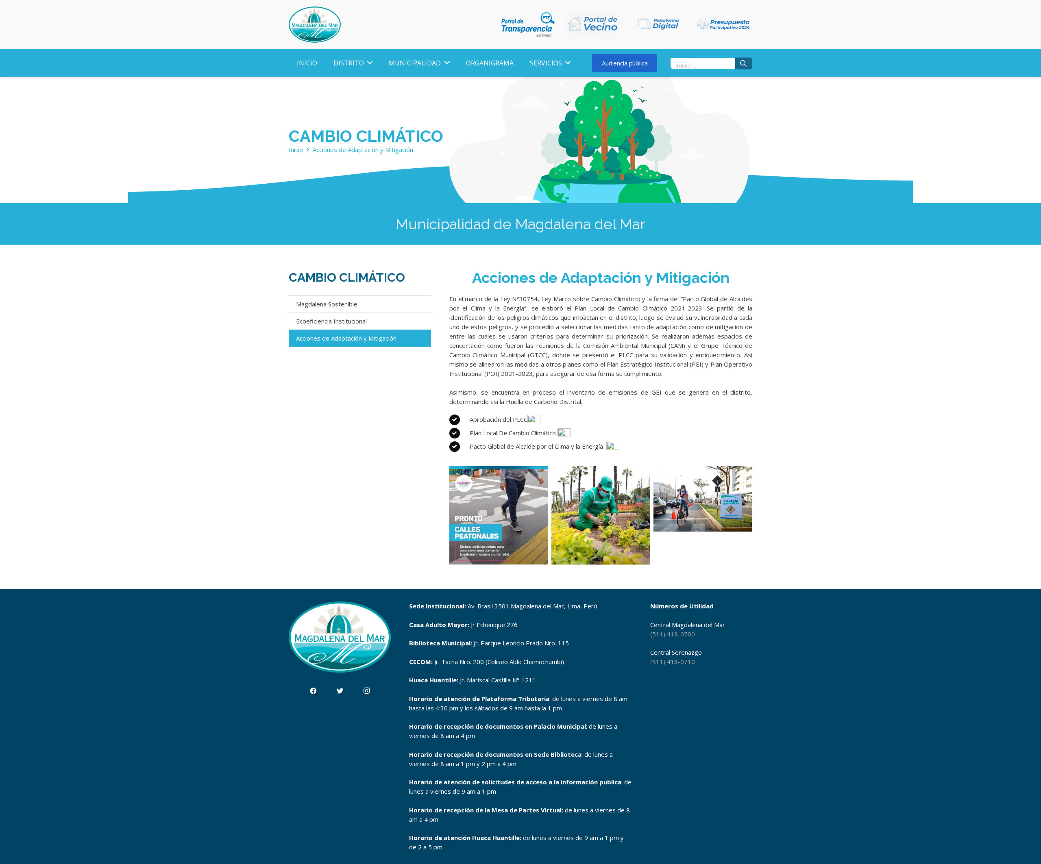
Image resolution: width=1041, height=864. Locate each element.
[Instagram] (367, 691)
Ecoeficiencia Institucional (331, 321)
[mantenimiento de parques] (600, 515)
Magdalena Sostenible (326, 304)
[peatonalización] (498, 515)
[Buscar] (743, 63)
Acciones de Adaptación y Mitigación (346, 338)
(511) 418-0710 (672, 662)
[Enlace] (315, 25)
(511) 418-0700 (672, 634)
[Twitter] (340, 691)
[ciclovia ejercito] (702, 515)
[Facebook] (313, 691)
